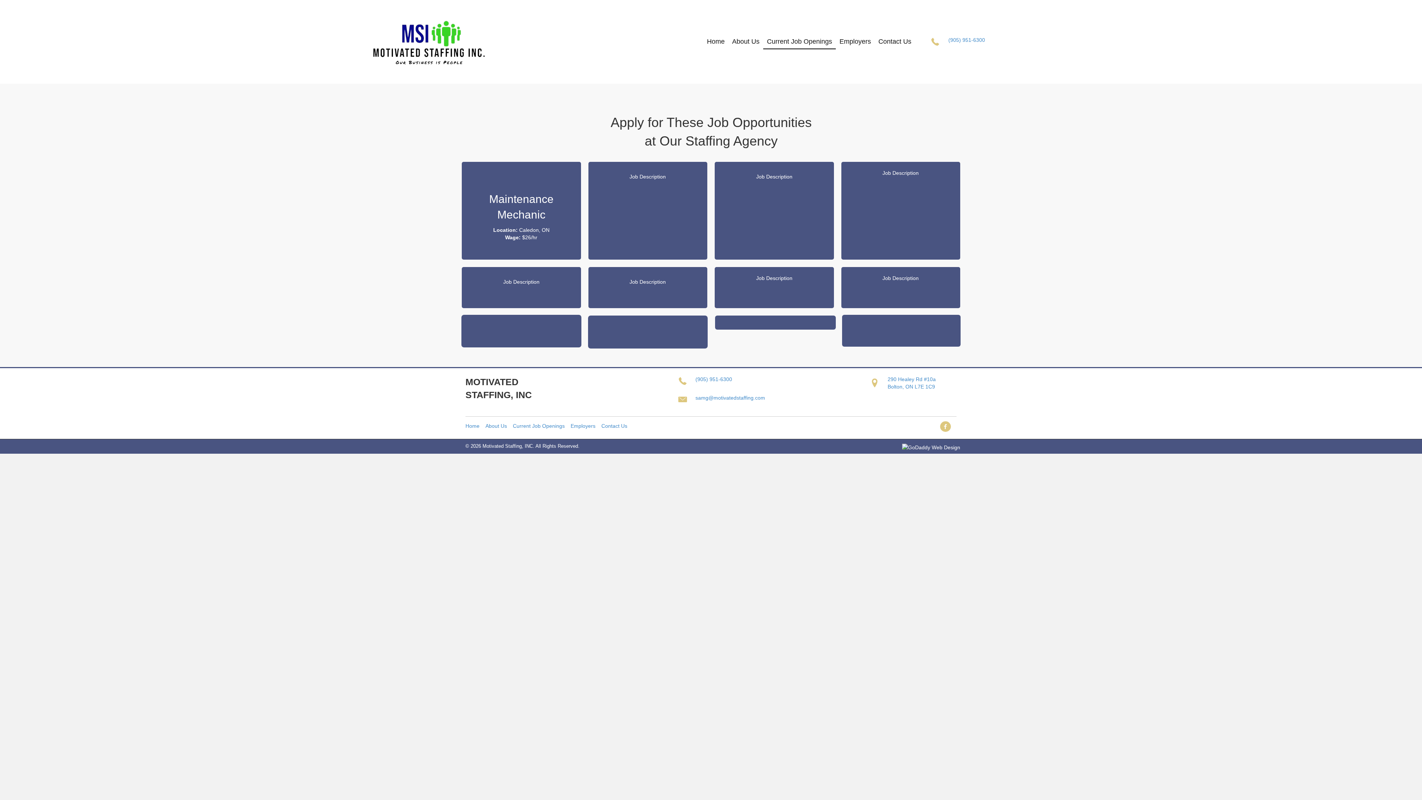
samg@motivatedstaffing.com (730, 398)
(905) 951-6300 (966, 40)
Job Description (648, 177)
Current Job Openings (539, 426)
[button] (945, 428)
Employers (583, 426)
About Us (496, 426)
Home (472, 426)
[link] (715, 41)
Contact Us (614, 426)
